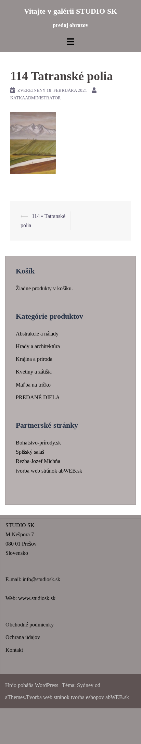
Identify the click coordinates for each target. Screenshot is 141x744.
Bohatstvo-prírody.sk (38, 443)
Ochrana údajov (22, 637)
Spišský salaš (30, 452)
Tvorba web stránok (47, 697)
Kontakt (14, 650)
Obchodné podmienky (29, 624)
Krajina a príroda (34, 359)
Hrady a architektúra (38, 346)
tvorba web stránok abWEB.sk (49, 471)
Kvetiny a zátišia (34, 372)
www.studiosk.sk (36, 598)
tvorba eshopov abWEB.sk (99, 697)
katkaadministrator (35, 97)
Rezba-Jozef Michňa (38, 461)
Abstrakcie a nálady (37, 334)
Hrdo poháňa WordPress (31, 685)
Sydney (85, 685)
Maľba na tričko (33, 385)
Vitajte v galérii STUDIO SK (70, 11)
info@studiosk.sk (41, 579)
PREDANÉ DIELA (38, 397)
